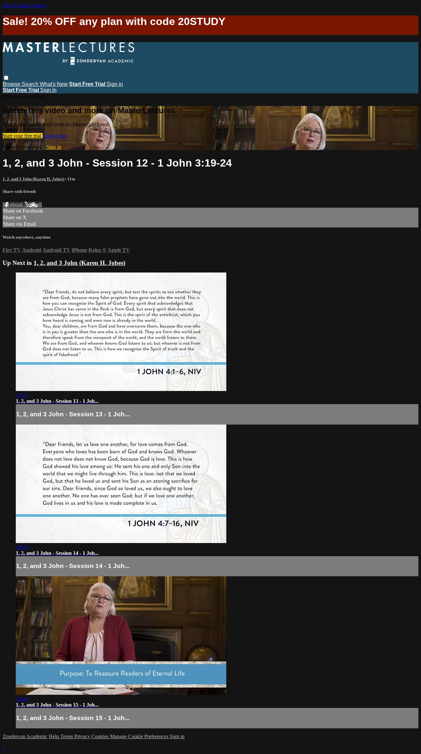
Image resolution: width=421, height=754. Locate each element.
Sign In (48, 90)
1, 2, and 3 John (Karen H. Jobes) (34, 178)
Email (36, 204)
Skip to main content (24, 5)
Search (31, 84)
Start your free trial (23, 136)
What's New (54, 84)
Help (54, 736)
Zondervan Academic (25, 736)
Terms (67, 736)
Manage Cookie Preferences (140, 736)
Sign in (115, 84)
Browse (12, 84)
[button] (6, 78)
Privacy (82, 736)
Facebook (13, 204)
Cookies (100, 736)
